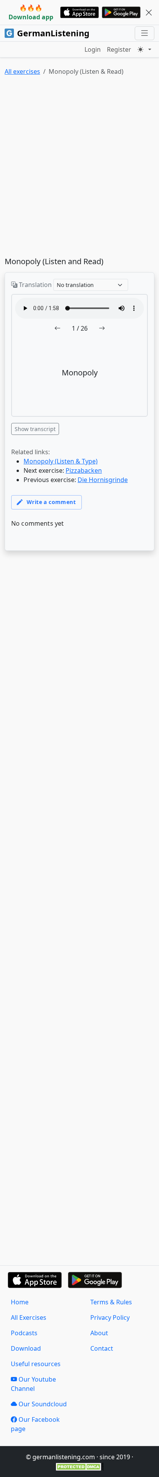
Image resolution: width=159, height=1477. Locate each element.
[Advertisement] (79, 168)
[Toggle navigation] (144, 33)
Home (20, 1302)
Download (26, 1348)
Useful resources (36, 1364)
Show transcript (35, 429)
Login (93, 49)
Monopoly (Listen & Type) (61, 461)
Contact (101, 1348)
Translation (34, 284)
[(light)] (144, 49)
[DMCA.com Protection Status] (80, 1466)
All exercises (22, 71)
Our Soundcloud (42, 1404)
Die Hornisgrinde (103, 479)
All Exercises (28, 1317)
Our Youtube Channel (33, 1384)
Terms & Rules (111, 1302)
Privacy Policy (110, 1317)
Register (119, 49)
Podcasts (24, 1333)
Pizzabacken (84, 470)
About (99, 1333)
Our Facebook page (35, 1424)
